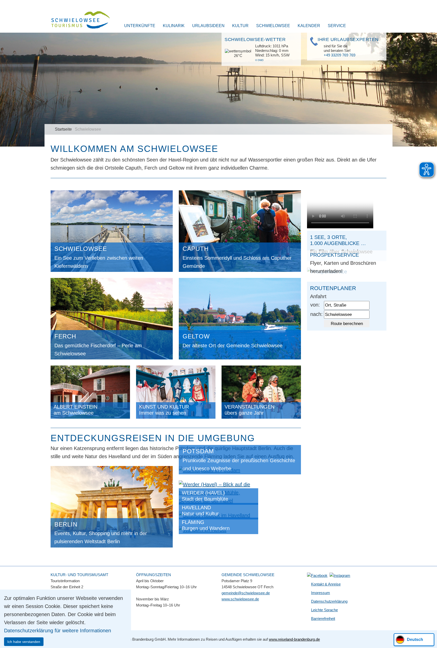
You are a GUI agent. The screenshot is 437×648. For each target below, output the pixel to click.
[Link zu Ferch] (112, 318)
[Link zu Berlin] (112, 506)
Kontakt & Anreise (326, 584)
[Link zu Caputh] (240, 230)
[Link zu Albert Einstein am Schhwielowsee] (90, 391)
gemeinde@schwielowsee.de (246, 593)
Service (337, 26)
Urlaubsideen (208, 26)
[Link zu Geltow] (240, 318)
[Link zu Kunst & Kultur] (175, 391)
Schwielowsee (273, 26)
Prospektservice (334, 255)
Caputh (195, 248)
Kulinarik (174, 26)
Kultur (240, 26)
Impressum (320, 593)
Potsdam (198, 451)
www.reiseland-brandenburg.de (294, 639)
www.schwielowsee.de (240, 599)
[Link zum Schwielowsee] (112, 230)
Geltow (196, 336)
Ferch (65, 336)
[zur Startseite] (77, 20)
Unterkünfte (139, 26)
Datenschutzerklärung (329, 601)
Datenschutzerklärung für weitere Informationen (57, 630)
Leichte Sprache (324, 610)
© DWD (259, 60)
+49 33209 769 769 (339, 55)
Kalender (309, 26)
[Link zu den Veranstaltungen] (261, 391)
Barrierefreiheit (323, 618)
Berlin (65, 524)
